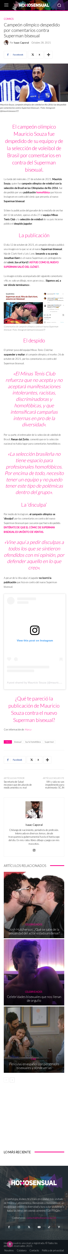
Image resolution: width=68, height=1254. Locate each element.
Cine (33, 1059)
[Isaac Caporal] (7, 42)
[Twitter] (29, 1227)
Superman (49, 742)
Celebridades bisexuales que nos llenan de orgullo (34, 998)
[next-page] (12, 1080)
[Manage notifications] (10, 1244)
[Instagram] (34, 849)
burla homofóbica (33, 742)
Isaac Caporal (21, 42)
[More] (49, 54)
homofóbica (43, 192)
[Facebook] (8, 1227)
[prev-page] (6, 1080)
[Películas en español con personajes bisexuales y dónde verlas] (34, 1039)
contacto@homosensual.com (41, 1217)
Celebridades (33, 924)
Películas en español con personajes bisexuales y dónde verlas (34, 1066)
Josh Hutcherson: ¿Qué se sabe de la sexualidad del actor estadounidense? (34, 931)
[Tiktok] (49, 1227)
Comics (9, 19)
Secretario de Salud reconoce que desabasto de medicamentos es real (18, 784)
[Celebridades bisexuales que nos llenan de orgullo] (34, 972)
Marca (28, 729)
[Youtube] (39, 1227)
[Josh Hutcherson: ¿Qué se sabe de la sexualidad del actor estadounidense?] (34, 905)
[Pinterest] (59, 1227)
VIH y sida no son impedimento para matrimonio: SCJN (54, 784)
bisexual (18, 742)
